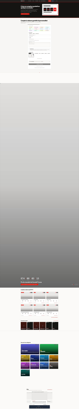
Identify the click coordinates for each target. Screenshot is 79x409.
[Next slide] (57, 16)
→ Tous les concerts (55, 320)
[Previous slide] (56, 16)
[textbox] (39, 45)
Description (32, 41)
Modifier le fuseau (31, 36)
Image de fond (31, 52)
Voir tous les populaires (54, 317)
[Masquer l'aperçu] (48, 406)
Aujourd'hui (30, 33)
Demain (34, 33)
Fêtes (39, 53)
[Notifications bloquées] (55, 292)
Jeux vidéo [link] (22, 292)
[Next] (77, 284)
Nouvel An (33, 53)
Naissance (42, 53)
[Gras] (29, 42)
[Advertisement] (74, 27)
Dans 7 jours (37, 33)
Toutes (30, 53)
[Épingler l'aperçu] (47, 406)
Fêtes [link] (34, 292)
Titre (30, 37)
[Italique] (30, 42)
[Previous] (75, 284)
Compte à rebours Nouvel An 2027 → (27, 284)
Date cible (31, 32)
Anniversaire (36, 53)
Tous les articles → (49, 389)
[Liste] (31, 42)
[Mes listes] (55, 1)
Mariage (46, 53)
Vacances (49, 53)
